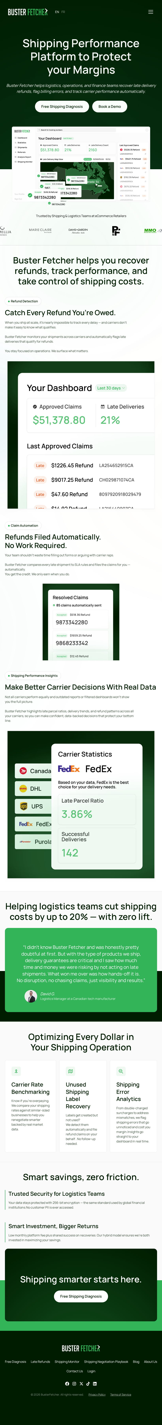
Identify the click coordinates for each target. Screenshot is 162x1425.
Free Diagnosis (15, 1361)
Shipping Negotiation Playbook (106, 1361)
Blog (136, 1361)
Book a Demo (110, 106)
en (57, 12)
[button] (150, 12)
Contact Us (75, 1371)
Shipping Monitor (67, 1361)
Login (91, 1371)
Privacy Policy (97, 1394)
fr (63, 12)
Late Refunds (40, 1361)
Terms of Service (120, 1394)
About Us (150, 1361)
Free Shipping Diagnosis (62, 106)
